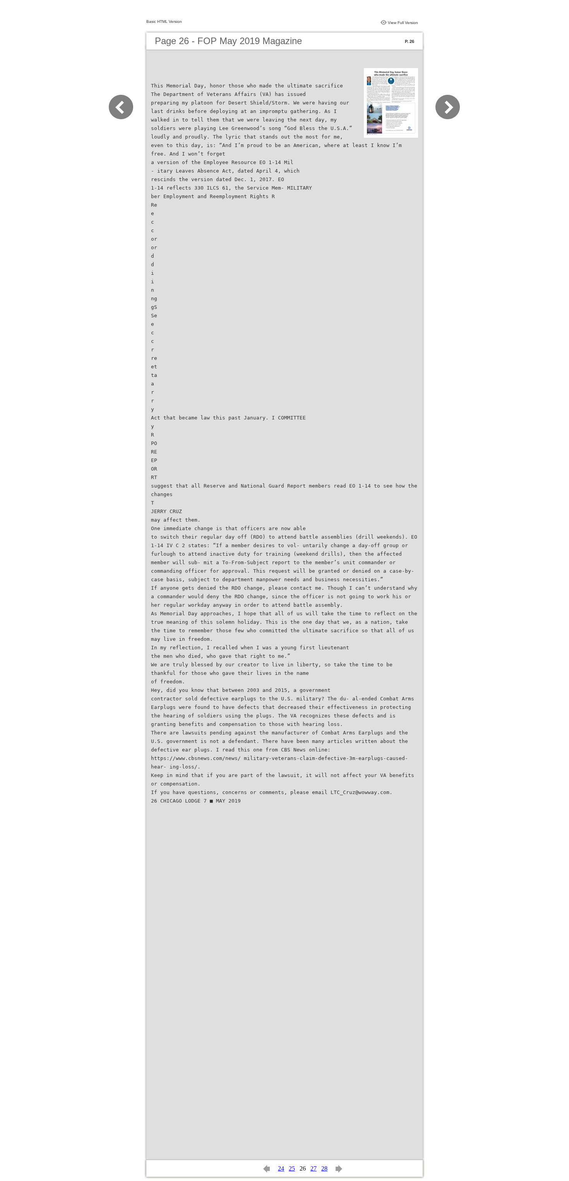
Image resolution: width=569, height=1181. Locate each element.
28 (324, 1168)
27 (313, 1168)
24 (281, 1168)
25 (292, 1168)
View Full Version (403, 23)
